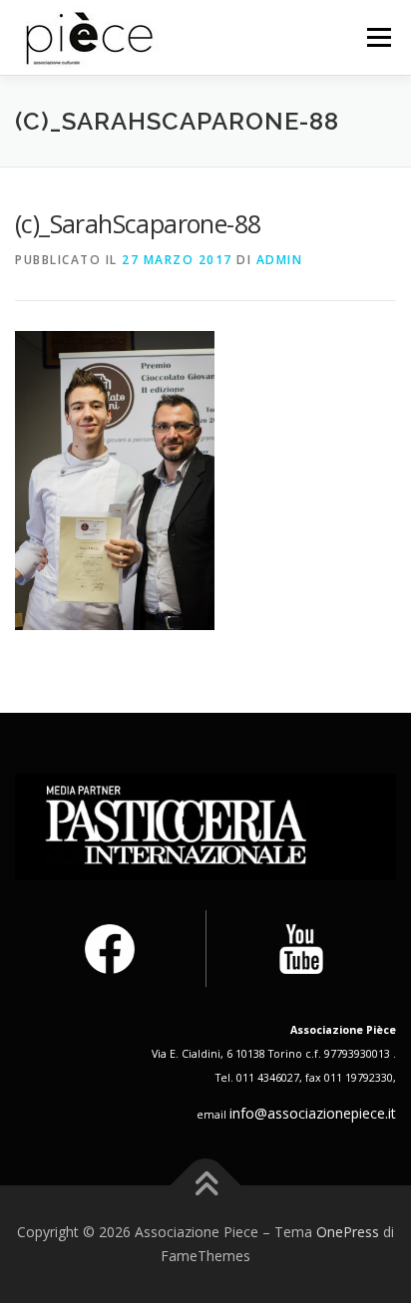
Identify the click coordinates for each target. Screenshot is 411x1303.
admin (279, 259)
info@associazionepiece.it (312, 1113)
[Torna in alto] (206, 1185)
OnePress (347, 1231)
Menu (377, 37)
